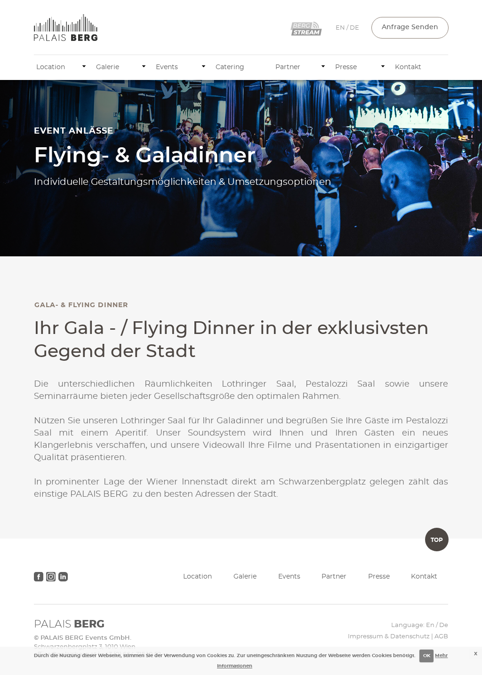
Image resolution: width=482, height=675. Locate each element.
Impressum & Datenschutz (389, 637)
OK (426, 655)
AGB (441, 637)
